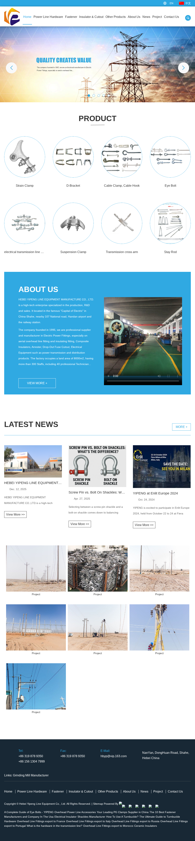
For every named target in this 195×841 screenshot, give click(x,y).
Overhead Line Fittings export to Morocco (108, 825)
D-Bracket (73, 185)
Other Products (115, 16)
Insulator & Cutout (91, 16)
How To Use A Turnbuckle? (122, 816)
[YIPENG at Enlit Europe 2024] (162, 487)
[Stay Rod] (170, 223)
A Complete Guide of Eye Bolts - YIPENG (29, 812)
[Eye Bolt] (170, 157)
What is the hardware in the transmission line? (54, 825)
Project (157, 16)
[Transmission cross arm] (121, 223)
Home (27, 16)
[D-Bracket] (73, 157)
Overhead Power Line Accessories (75, 812)
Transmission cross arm (122, 252)
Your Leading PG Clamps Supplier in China (123, 812)
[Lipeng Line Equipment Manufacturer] (97, 64)
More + (181, 426)
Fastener (71, 16)
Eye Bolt (170, 185)
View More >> (15, 514)
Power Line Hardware (48, 16)
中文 (188, 3)
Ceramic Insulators (145, 825)
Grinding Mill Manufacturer (31, 775)
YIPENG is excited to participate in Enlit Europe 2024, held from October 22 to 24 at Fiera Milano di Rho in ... (161, 511)
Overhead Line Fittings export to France (41, 821)
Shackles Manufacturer (91, 816)
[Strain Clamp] (24, 157)
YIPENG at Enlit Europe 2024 (155, 493)
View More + (37, 383)
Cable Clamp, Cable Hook (122, 185)
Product (97, 118)
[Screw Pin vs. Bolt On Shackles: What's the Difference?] (97, 486)
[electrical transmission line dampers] (24, 223)
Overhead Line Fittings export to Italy (88, 821)
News (146, 16)
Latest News (31, 424)
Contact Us (171, 16)
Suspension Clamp (73, 252)
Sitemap (98, 803)
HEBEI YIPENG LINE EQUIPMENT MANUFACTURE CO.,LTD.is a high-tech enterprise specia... (28, 501)
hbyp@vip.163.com (114, 756)
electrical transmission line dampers (24, 252)
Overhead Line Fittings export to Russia (135, 821)
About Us (134, 16)
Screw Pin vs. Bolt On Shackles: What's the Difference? (97, 492)
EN (171, 3)
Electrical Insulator (65, 816)
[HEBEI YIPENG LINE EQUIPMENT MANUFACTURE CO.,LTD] (33, 476)
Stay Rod (170, 252)
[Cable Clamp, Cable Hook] (121, 157)
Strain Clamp (25, 185)
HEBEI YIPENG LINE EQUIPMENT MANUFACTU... (33, 483)
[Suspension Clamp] (73, 223)
